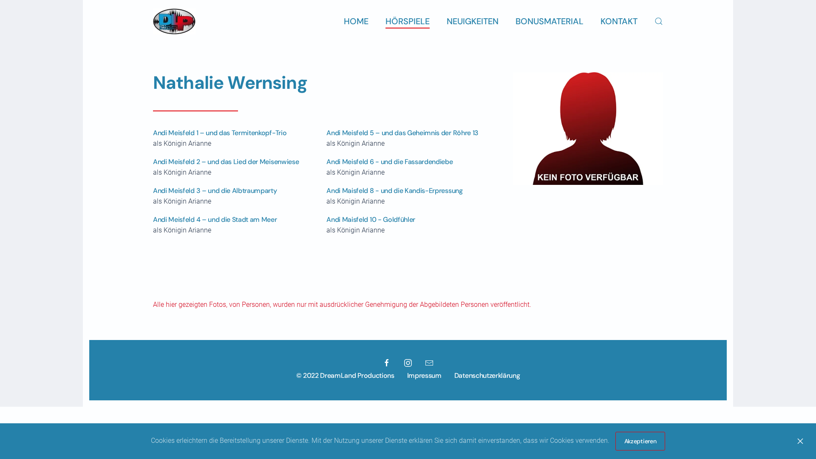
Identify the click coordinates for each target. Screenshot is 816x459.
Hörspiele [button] (407, 21)
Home (356, 21)
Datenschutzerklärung (487, 375)
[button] (658, 21)
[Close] (800, 441)
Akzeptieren (640, 441)
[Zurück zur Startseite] (174, 21)
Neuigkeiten (473, 21)
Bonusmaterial (550, 21)
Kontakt (619, 21)
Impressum (424, 375)
